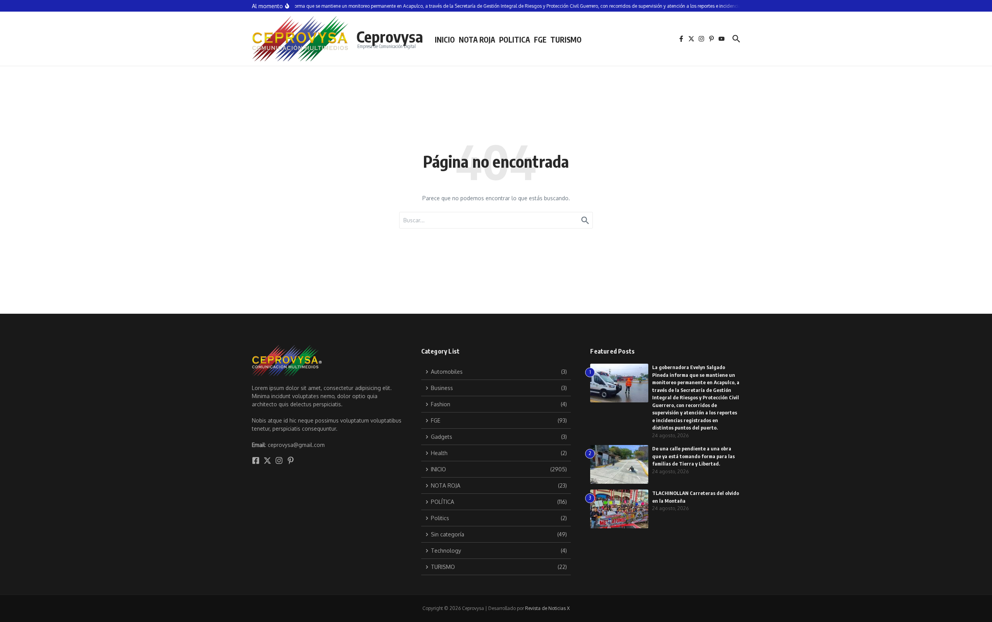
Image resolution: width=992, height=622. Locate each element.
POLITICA (514, 39)
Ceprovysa (389, 36)
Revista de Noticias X (547, 608)
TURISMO (566, 39)
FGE (540, 39)
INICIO (445, 39)
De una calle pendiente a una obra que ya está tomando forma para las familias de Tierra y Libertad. (693, 456)
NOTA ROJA (477, 39)
